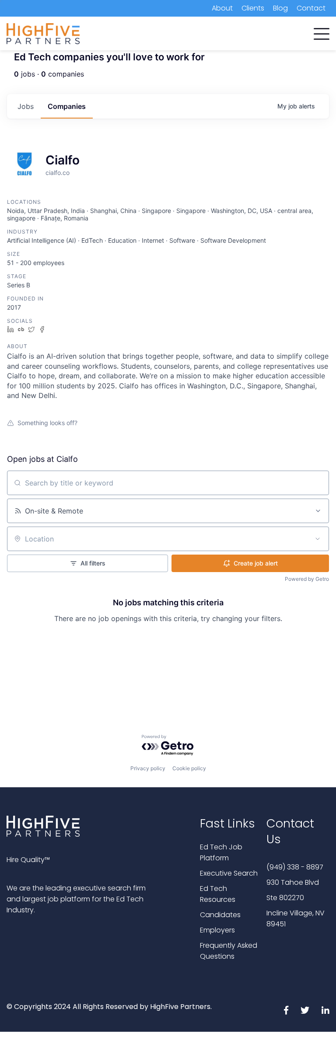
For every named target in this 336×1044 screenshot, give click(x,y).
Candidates (220, 915)
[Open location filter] (317, 538)
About (222, 8)
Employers (217, 930)
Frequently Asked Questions (228, 950)
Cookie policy (189, 768)
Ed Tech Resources (217, 893)
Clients (253, 8)
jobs (26, 106)
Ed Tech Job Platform (221, 852)
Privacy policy (147, 768)
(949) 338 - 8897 (294, 867)
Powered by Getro (307, 579)
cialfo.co (58, 172)
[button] (321, 32)
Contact (311, 8)
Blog (280, 8)
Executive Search (229, 873)
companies (67, 106)
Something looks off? (47, 422)
